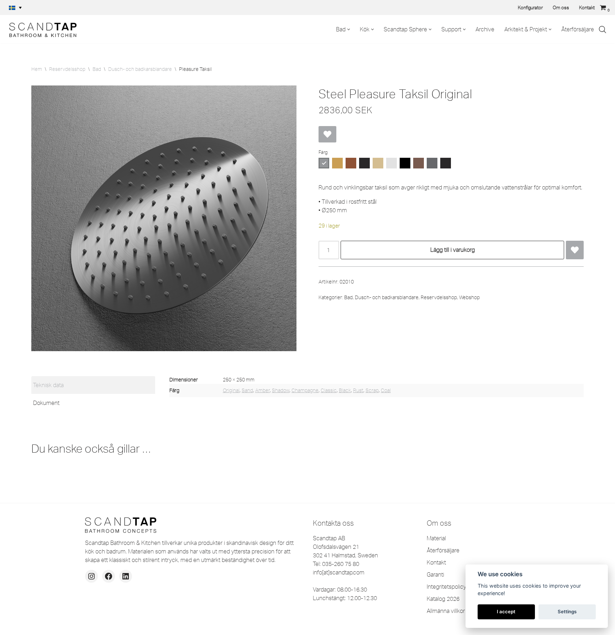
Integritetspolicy (446, 586)
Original (231, 390)
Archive (484, 29)
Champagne (305, 390)
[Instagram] (91, 576)
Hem (36, 69)
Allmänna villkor (446, 610)
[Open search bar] (602, 29)
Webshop (469, 297)
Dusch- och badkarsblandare (140, 69)
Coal (386, 390)
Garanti (435, 574)
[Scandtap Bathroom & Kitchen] (41, 29)
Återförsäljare (577, 29)
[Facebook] (108, 576)
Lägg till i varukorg (452, 249)
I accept (506, 611)
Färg (323, 152)
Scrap (372, 390)
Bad (97, 69)
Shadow (280, 390)
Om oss (561, 7)
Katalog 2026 (443, 598)
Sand (247, 390)
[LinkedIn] (125, 576)
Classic (329, 390)
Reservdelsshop (67, 69)
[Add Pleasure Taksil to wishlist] (327, 134)
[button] (15, 7)
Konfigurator (530, 7)
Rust (358, 390)
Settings (567, 611)
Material (436, 538)
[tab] (93, 385)
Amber (262, 390)
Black (345, 390)
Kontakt (587, 7)
